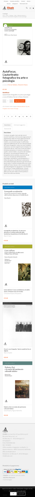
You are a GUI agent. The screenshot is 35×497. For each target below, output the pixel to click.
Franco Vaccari (10, 108)
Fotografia (5, 108)
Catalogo (5, 13)
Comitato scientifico (14, 1)
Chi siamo (6, 1)
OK (13, 493)
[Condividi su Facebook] (4, 116)
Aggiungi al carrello (19, 101)
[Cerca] (26, 8)
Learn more (21, 493)
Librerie (28, 1)
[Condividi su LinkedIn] (19, 116)
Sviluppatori (15, 3)
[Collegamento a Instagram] (30, 116)
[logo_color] (14, 8)
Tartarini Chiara (23, 85)
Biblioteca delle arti (21, 106)
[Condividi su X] (8, 116)
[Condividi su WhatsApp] (12, 116)
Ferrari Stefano (12, 85)
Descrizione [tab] (7, 125)
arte (28, 106)
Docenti (8, 3)
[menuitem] (6, 1)
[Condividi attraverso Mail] (27, 116)
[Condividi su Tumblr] (23, 116)
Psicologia (16, 108)
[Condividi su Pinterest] (16, 116)
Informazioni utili (23, 3)
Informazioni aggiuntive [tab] (19, 125)
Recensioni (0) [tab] (7, 128)
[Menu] (30, 8)
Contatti (23, 1)
